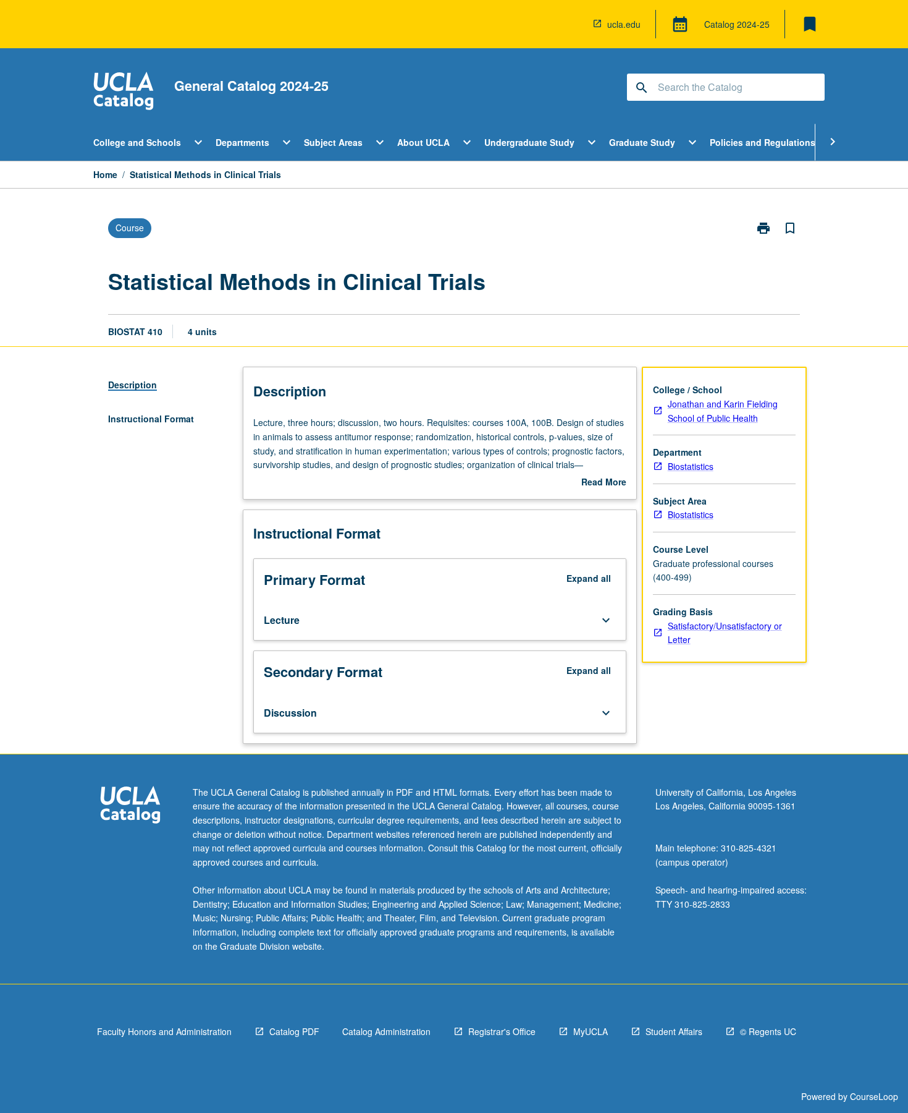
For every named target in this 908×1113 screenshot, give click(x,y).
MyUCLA (590, 1031)
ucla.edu (624, 24)
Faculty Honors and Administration (164, 1031)
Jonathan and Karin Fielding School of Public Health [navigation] (723, 411)
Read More (603, 482)
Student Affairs (673, 1031)
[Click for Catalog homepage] (123, 92)
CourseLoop (874, 1096)
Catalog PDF (294, 1031)
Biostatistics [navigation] (690, 466)
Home (105, 174)
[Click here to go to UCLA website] (130, 806)
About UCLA (423, 142)
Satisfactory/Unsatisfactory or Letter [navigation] (725, 633)
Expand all (588, 578)
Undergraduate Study (529, 142)
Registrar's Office (502, 1031)
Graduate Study (642, 142)
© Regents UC (768, 1031)
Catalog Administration (386, 1031)
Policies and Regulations (762, 142)
